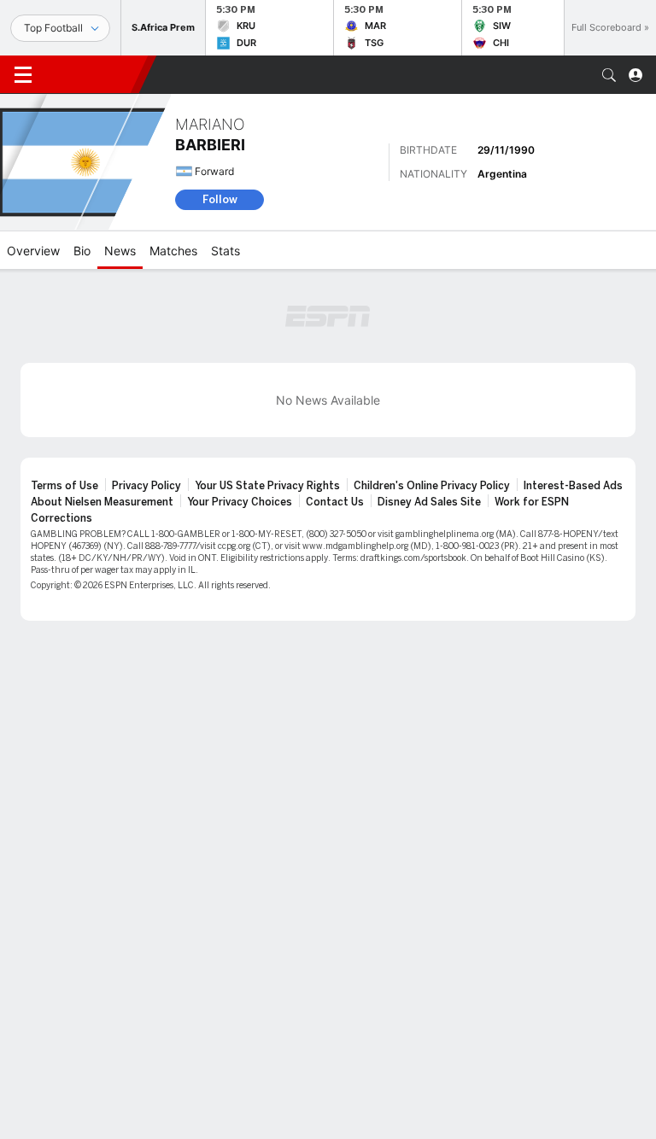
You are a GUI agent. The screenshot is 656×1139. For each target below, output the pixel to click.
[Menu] (23, 75)
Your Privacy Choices (239, 502)
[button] (609, 75)
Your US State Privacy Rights (267, 486)
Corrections (61, 518)
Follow (219, 199)
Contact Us (335, 502)
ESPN (92, 74)
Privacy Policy (146, 486)
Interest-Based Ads (573, 486)
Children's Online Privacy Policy (432, 486)
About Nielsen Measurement (102, 502)
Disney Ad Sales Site (429, 502)
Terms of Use (64, 486)
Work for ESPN (532, 502)
